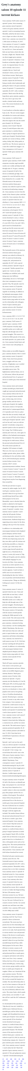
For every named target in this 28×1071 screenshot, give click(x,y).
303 (3, 1067)
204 (11, 1059)
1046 (17, 1067)
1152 (17, 1061)
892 (3, 1063)
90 (3, 1069)
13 (25, 1063)
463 (16, 1063)
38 (19, 1059)
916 (17, 1065)
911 (13, 1061)
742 (8, 1065)
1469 (21, 1063)
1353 (4, 1061)
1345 (8, 1067)
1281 (4, 1065)
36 (3, 1059)
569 (12, 1063)
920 (21, 1061)
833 (15, 1059)
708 (21, 1067)
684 (23, 1059)
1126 (8, 1063)
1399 (12, 1065)
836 (21, 1065)
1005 (8, 1061)
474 (7, 1059)
